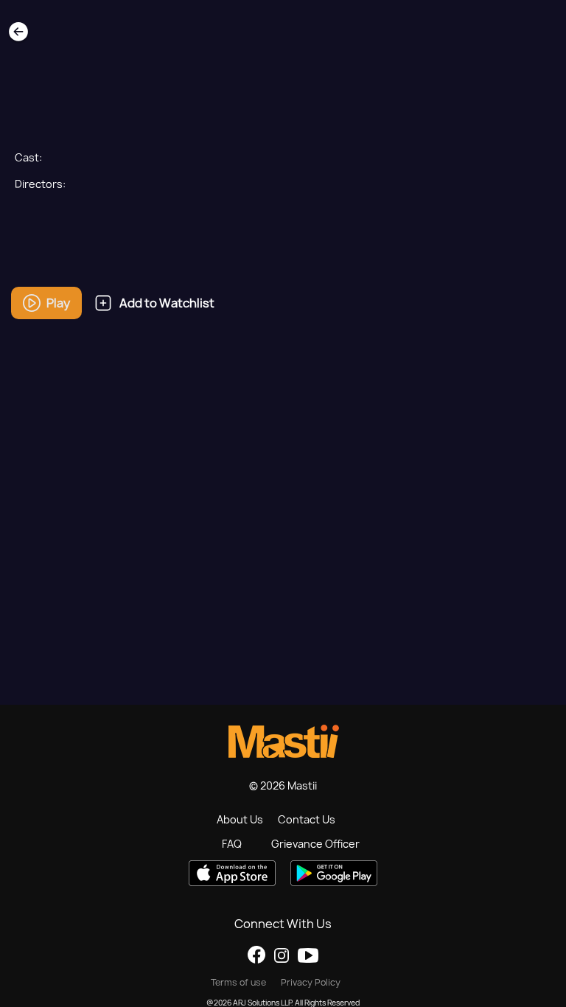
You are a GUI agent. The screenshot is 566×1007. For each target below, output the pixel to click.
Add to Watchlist (166, 303)
